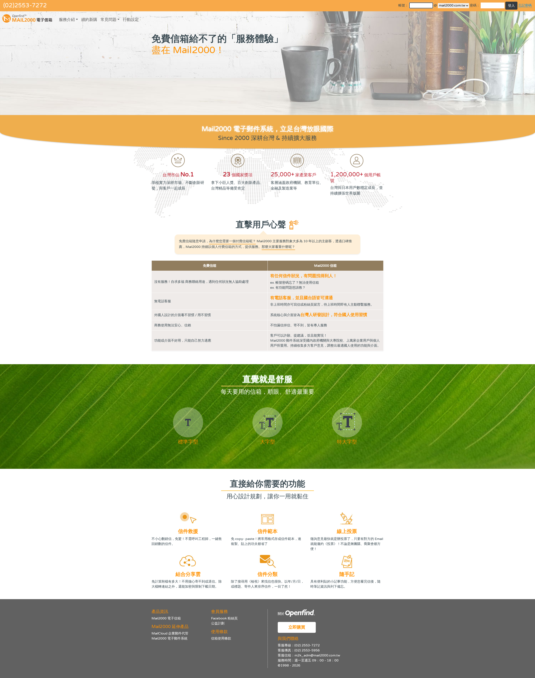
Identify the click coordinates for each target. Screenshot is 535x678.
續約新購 (89, 19)
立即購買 (296, 627)
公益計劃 (217, 623)
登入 (511, 6)
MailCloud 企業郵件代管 (170, 633)
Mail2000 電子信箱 (166, 618)
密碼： (475, 5)
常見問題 (108, 19)
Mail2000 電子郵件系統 (169, 638)
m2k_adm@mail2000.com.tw (317, 655)
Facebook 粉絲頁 (224, 618)
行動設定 (131, 19)
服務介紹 (67, 19)
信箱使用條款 (221, 638)
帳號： (403, 5)
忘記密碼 (525, 5)
